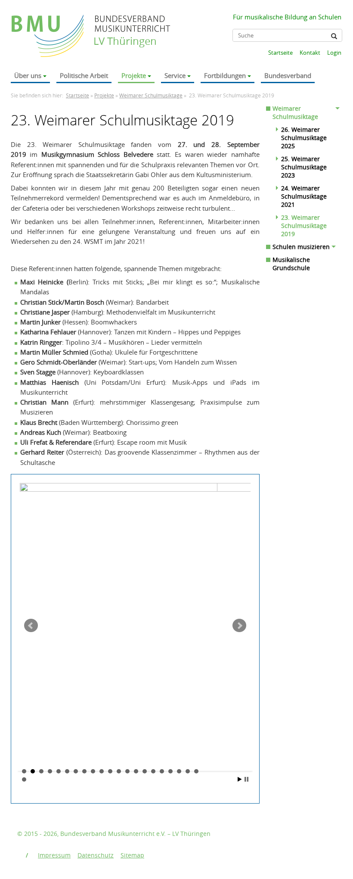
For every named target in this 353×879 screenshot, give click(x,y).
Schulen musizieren (301, 247)
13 (127, 771)
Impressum (54, 855)
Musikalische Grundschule (291, 264)
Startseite (280, 52)
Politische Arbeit (84, 75)
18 (170, 771)
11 (110, 771)
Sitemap (132, 855)
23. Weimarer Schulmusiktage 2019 (304, 225)
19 (179, 771)
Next (239, 626)
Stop (246, 779)
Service (175, 75)
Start (240, 779)
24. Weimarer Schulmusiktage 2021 (304, 196)
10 (101, 771)
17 (162, 771)
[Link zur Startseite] (48, 27)
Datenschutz (95, 855)
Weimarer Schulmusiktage (151, 95)
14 (136, 771)
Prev (31, 626)
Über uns (27, 75)
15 (144, 771)
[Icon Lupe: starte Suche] (334, 36)
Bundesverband (287, 75)
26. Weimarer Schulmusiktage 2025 (304, 137)
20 (188, 771)
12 (119, 771)
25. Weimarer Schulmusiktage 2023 (304, 167)
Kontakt (310, 52)
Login (334, 52)
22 (24, 779)
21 (196, 771)
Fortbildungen (225, 75)
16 (153, 771)
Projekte (133, 75)
